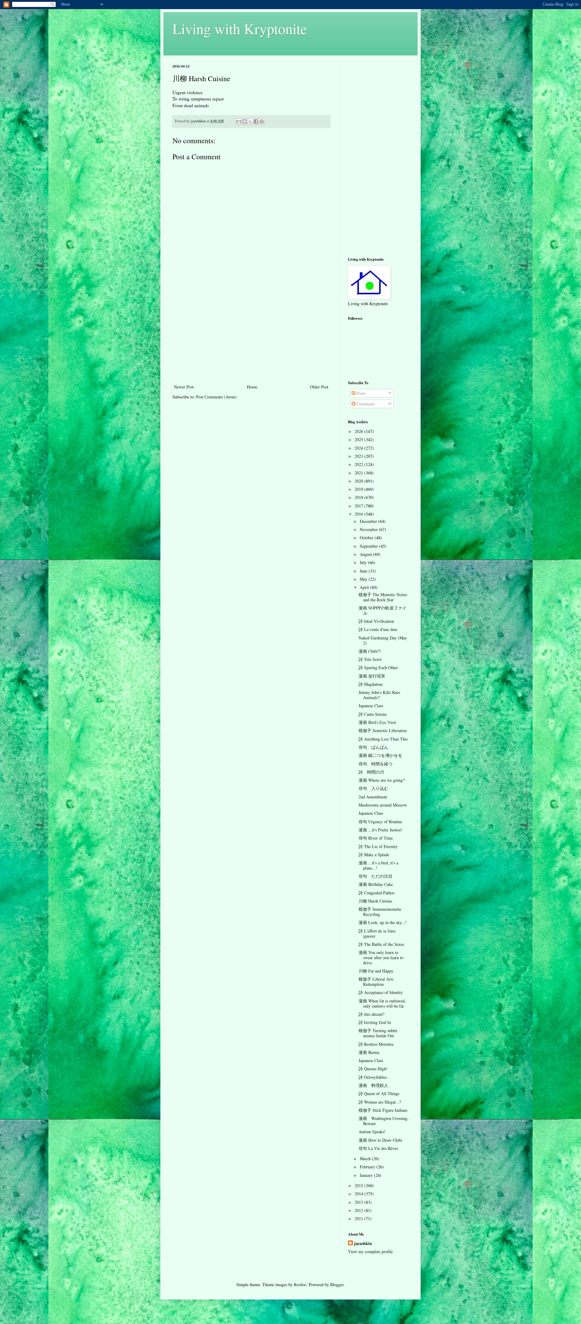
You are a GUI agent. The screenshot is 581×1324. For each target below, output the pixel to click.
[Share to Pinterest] (262, 121)
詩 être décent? (371, 1014)
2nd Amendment (373, 797)
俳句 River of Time (376, 838)
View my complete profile (370, 1251)
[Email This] (239, 121)
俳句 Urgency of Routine (380, 821)
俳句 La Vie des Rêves (378, 1148)
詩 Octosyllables (373, 1077)
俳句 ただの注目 (375, 876)
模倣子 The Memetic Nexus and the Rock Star (383, 597)
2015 (359, 1185)
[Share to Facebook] (256, 121)
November (369, 529)
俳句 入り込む (373, 788)
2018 (359, 497)
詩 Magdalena (370, 684)
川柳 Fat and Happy (376, 971)
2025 (359, 439)
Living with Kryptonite (239, 28)
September (369, 546)
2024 (359, 448)
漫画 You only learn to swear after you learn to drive (381, 957)
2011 (359, 1218)
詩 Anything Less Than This (383, 739)
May (364, 579)
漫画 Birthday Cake (376, 884)
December (369, 521)
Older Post (319, 387)
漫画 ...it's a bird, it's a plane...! (378, 865)
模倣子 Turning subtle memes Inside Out (378, 1033)
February (368, 1167)
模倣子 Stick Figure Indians (383, 1110)
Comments (365, 404)
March (366, 1158)
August (366, 554)
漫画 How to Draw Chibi (380, 1140)
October (367, 537)
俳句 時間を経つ (375, 764)
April (365, 587)
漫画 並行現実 (372, 676)
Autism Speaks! (372, 1131)
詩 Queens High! (373, 1068)
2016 (359, 514)
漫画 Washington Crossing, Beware (384, 1120)
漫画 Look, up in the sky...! (383, 922)
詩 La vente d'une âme (378, 629)
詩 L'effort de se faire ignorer (377, 933)
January (367, 1175)
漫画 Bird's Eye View (377, 722)
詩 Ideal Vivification (376, 621)
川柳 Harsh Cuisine (375, 901)
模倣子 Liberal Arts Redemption (376, 981)
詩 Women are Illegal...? (380, 1102)
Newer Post (184, 387)
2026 (359, 431)
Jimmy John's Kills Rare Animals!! (379, 694)
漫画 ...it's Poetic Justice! (380, 830)
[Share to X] (250, 121)
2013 (359, 1202)
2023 (359, 456)
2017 (359, 506)
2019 (359, 489)
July (364, 562)
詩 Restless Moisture (376, 1044)
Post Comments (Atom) (216, 397)
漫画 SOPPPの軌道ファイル (382, 610)
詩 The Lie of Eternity (378, 846)
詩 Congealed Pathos (376, 893)
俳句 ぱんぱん (373, 747)
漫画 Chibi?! (370, 651)
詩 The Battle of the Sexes (381, 944)
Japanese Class (371, 705)
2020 (359, 481)
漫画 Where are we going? (382, 780)
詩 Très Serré (370, 659)
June (364, 571)
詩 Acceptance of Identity (381, 992)
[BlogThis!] (244, 121)
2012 (359, 1210)
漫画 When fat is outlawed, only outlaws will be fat (382, 1003)
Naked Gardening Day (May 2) (383, 640)
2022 (359, 464)
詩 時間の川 (371, 772)
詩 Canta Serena (372, 714)
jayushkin (363, 1243)
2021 (359, 473)
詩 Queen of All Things (379, 1093)
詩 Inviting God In (375, 1022)
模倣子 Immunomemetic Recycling (380, 911)
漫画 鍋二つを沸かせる (380, 755)
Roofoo (300, 1284)
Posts (360, 393)
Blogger (336, 1284)
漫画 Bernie (369, 1052)
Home (252, 387)
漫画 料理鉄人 (373, 1085)
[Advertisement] (251, 337)
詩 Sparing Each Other (378, 667)
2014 (359, 1194)
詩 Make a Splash (374, 854)
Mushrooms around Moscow (383, 805)
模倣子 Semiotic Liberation (383, 730)
